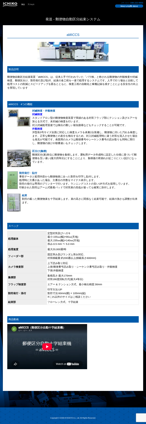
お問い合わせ (129, 6)
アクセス (31, 4)
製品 (23, 4)
